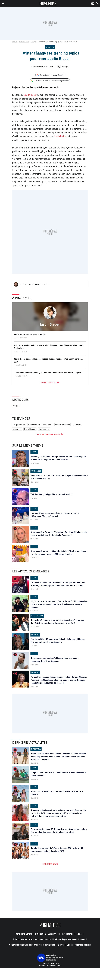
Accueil (14, 42)
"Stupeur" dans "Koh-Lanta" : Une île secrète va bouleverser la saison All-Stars (58, 774)
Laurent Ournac (30, 429)
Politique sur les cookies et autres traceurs (32, 939)
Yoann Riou (17, 429)
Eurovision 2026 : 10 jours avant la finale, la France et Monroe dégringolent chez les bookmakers (57, 640)
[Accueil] (48, 3)
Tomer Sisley (47, 425)
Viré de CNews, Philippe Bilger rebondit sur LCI (51, 494)
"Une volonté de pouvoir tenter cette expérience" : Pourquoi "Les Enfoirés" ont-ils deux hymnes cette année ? (57, 621)
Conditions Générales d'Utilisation (30, 934)
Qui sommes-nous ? (56, 934)
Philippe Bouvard (19, 425)
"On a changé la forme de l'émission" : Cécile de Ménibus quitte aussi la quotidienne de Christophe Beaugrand (58, 533)
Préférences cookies (81, 945)
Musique (33, 42)
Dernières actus (24, 42)
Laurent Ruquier (34, 425)
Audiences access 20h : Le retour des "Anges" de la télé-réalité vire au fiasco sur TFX (59, 477)
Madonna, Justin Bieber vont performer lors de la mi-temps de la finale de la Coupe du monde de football (58, 458)
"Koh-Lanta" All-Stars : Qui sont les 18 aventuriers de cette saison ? (56, 793)
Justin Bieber (30, 95)
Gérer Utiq (65, 945)
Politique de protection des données (69, 939)
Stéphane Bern (44, 429)
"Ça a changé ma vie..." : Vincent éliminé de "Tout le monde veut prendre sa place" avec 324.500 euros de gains (58, 552)
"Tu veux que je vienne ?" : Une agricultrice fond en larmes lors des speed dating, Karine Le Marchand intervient (58, 830)
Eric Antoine (77, 425)
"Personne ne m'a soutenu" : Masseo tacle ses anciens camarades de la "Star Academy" (55, 659)
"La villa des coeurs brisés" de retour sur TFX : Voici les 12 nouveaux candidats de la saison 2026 (56, 849)
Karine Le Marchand (62, 425)
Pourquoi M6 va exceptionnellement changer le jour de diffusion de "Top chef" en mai (54, 514)
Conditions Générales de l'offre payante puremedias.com (34, 945)
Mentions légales (74, 934)
